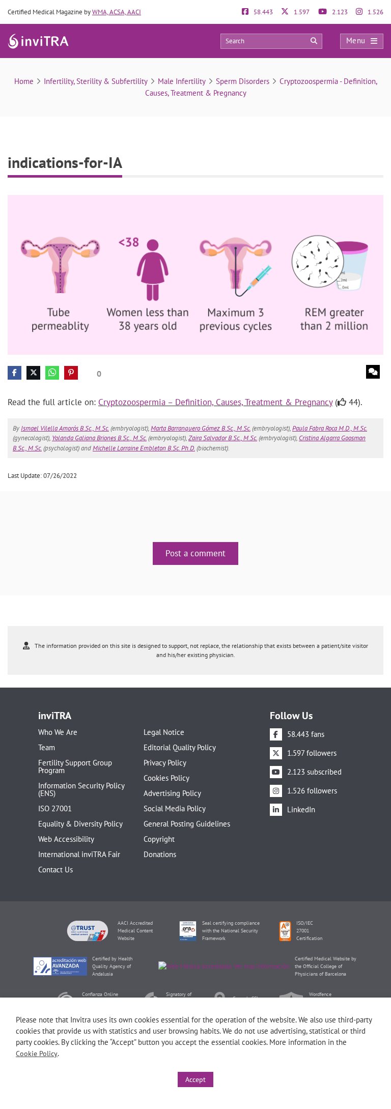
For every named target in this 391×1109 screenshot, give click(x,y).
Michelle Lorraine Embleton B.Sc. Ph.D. (144, 448)
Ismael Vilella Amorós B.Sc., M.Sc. (65, 428)
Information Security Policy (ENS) (81, 789)
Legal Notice (164, 732)
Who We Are (57, 732)
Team (46, 747)
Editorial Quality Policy (180, 747)
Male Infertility (182, 81)
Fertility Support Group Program (75, 766)
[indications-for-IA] (195, 274)
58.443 (262, 12)
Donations (160, 854)
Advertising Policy (172, 793)
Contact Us (55, 869)
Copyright (159, 839)
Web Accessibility (66, 839)
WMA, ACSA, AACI (116, 12)
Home (24, 81)
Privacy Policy (165, 762)
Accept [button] (195, 1079)
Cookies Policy (166, 778)
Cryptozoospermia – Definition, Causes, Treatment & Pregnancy (215, 402)
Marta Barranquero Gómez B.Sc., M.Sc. (200, 428)
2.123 (339, 12)
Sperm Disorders (242, 81)
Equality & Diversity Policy (80, 824)
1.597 (301, 12)
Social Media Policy (175, 808)
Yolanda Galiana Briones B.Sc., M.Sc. (99, 438)
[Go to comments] (373, 372)
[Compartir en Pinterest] (71, 373)
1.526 (374, 12)
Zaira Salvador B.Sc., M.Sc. (222, 438)
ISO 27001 (55, 808)
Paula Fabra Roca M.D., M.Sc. (329, 428)
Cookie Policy (37, 1053)
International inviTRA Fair (79, 854)
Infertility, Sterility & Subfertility (96, 81)
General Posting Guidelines (187, 824)
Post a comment (195, 553)
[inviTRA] (38, 40)
